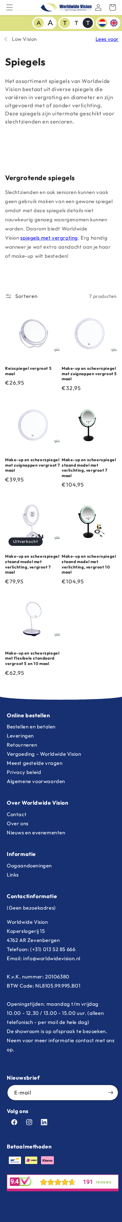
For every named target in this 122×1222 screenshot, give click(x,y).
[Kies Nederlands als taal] (102, 23)
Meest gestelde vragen (35, 763)
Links (13, 874)
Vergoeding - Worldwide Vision (44, 754)
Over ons (17, 823)
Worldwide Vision (50, 1216)
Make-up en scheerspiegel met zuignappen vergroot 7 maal (32, 465)
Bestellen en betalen (31, 726)
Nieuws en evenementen (36, 832)
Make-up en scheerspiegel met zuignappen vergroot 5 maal (89, 373)
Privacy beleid (24, 772)
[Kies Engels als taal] (114, 23)
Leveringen (20, 735)
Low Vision (24, 39)
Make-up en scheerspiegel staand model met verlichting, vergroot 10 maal (89, 564)
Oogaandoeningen (29, 865)
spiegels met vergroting (49, 237)
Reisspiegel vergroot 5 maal (28, 371)
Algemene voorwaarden (36, 781)
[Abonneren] (110, 1092)
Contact (16, 814)
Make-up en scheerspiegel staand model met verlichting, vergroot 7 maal (89, 467)
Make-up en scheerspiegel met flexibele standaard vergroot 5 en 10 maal (32, 658)
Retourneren (22, 745)
